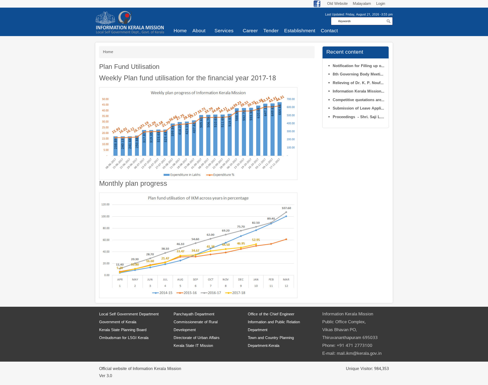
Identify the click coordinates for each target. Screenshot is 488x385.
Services (224, 31)
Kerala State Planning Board (122, 330)
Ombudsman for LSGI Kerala (123, 338)
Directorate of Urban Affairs (197, 338)
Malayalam (362, 4)
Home (180, 31)
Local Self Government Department (129, 314)
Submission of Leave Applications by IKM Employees (359, 108)
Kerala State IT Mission (193, 346)
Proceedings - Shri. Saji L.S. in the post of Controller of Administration (359, 117)
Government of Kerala (117, 322)
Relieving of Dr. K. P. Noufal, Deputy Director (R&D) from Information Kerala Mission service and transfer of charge (359, 83)
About (198, 31)
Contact (329, 31)
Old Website (337, 4)
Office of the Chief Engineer (271, 314)
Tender (271, 31)
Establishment (299, 31)
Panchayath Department (194, 314)
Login (380, 4)
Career (250, 31)
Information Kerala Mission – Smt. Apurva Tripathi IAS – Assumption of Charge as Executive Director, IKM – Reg (359, 91)
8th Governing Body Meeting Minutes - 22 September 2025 (359, 74)
